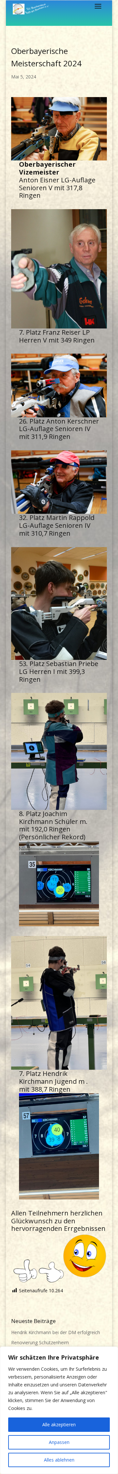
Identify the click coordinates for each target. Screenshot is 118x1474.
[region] (59, 1410)
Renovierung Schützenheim (40, 1342)
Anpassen (59, 1442)
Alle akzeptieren (59, 1424)
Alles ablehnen (59, 1460)
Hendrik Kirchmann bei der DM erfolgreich (55, 1332)
